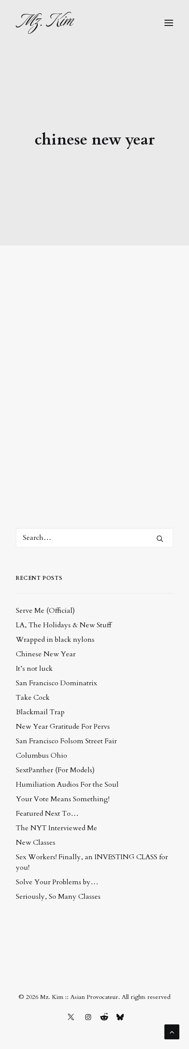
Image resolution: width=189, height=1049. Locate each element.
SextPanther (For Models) (55, 770)
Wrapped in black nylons (55, 639)
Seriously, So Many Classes (58, 896)
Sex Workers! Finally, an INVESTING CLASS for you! (92, 862)
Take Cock (33, 697)
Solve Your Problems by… (57, 882)
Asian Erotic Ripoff (95, 410)
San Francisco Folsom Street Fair (66, 741)
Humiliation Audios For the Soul (67, 784)
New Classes (35, 842)
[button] (169, 23)
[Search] (94, 537)
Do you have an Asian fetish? (84, 305)
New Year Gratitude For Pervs (63, 726)
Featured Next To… (47, 813)
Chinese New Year (46, 654)
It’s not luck (34, 668)
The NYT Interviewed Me (56, 828)
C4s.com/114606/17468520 (72, 430)
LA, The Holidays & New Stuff (63, 625)
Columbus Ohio (41, 755)
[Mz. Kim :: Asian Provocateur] (45, 23)
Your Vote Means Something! (62, 799)
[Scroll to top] (171, 1031)
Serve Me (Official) (45, 610)
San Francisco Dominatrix (56, 683)
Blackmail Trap (40, 712)
